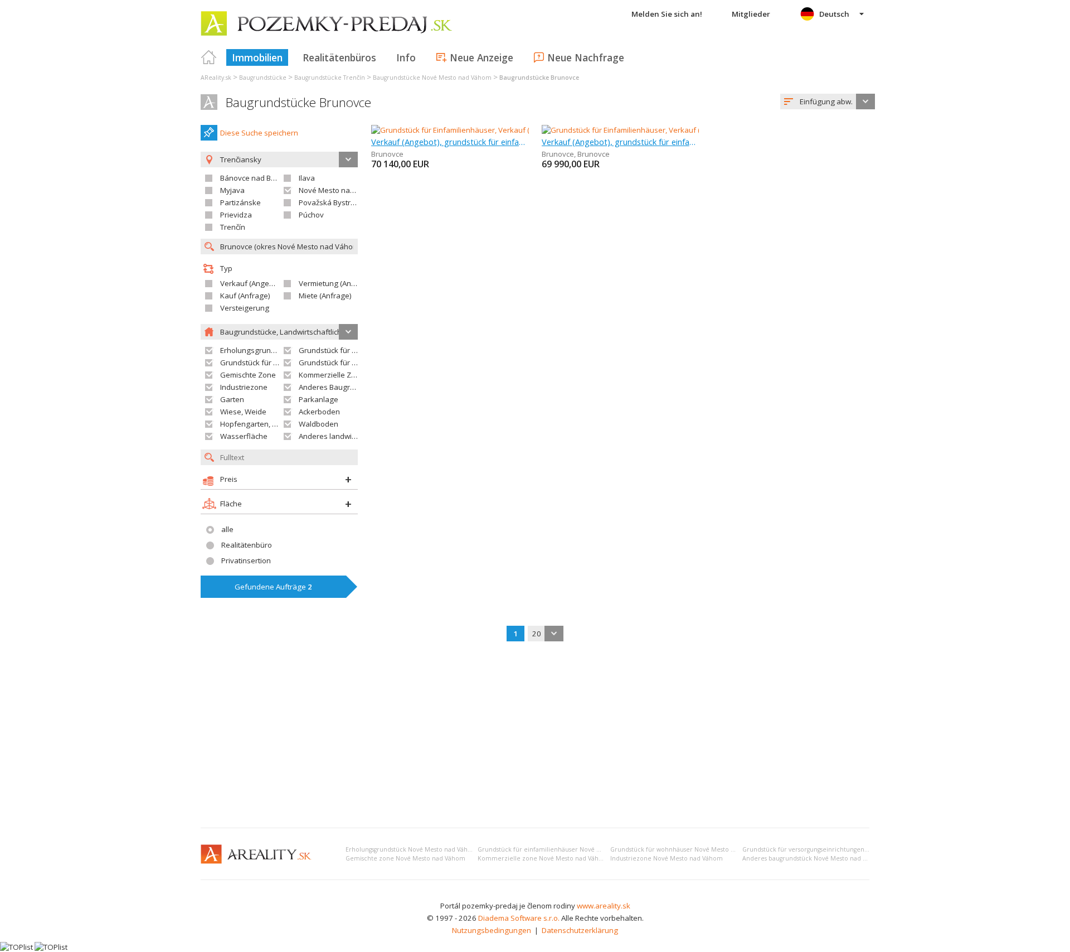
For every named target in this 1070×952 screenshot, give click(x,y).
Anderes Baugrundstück (340, 387)
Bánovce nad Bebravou (260, 178)
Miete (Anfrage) (325, 296)
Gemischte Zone (248, 375)
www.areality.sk (603, 906)
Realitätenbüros (339, 57)
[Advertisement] (535, 736)
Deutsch (834, 14)
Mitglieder (751, 14)
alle (227, 529)
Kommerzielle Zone (331, 375)
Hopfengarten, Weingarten (266, 424)
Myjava (232, 190)
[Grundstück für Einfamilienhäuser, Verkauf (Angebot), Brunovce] (479, 130)
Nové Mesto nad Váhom (339, 190)
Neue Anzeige (481, 57)
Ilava (307, 178)
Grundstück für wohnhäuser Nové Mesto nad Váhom (687, 849)
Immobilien (257, 57)
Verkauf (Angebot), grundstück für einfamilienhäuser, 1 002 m (450, 141)
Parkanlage (318, 399)
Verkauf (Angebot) (251, 283)
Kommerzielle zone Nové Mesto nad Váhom (543, 858)
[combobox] (827, 101)
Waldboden (318, 424)
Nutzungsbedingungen (491, 930)
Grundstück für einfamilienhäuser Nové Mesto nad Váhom (563, 849)
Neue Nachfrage (585, 57)
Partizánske (240, 202)
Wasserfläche (244, 436)
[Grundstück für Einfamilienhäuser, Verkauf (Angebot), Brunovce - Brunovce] (669, 130)
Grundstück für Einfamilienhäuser (356, 350)
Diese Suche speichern (259, 133)
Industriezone (244, 387)
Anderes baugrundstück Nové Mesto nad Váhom (812, 858)
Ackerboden (319, 412)
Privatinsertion (246, 560)
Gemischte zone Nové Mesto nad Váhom (405, 858)
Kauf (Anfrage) (245, 296)
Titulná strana (209, 57)
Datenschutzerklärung (580, 930)
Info (406, 57)
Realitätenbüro (246, 545)
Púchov (311, 215)
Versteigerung (244, 308)
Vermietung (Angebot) (336, 283)
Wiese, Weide (243, 412)
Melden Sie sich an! (666, 14)
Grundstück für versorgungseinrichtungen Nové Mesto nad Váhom (839, 849)
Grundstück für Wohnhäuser (269, 362)
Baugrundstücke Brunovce (298, 102)
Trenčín (232, 227)
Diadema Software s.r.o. (519, 918)
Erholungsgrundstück (256, 350)
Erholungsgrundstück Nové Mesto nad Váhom (412, 849)
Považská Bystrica (329, 202)
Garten (232, 399)
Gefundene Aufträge (273, 587)
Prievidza (236, 215)
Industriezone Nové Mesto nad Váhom (666, 858)
